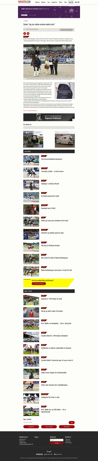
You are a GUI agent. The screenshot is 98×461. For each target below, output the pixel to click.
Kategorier (31, 426)
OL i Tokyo (44, 168)
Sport (43, 217)
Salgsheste (54, 2)
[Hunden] (39, 454)
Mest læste (67, 426)
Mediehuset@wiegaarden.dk (26, 444)
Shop (65, 2)
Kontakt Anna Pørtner (39, 283)
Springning (44, 205)
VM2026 (43, 295)
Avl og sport (44, 394)
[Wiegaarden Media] (58, 454)
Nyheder (43, 2)
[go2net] (48, 454)
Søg (72, 422)
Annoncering (68, 442)
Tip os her (67, 439)
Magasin (37, 2)
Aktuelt (43, 180)
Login (70, 2)
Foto (48, 2)
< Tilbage (25, 21)
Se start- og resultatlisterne (30, 110)
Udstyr (60, 2)
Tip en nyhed (49, 426)
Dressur (25, 36)
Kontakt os (68, 441)
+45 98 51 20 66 (22, 442)
